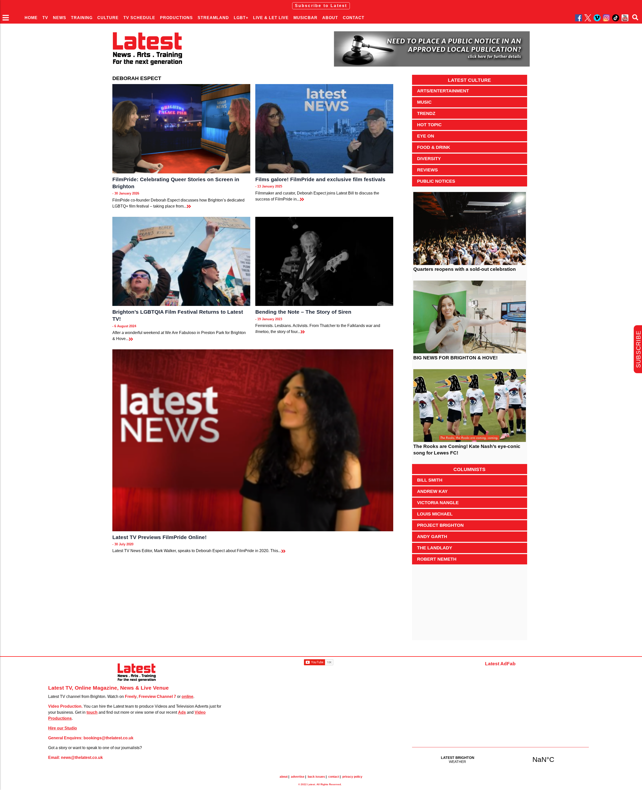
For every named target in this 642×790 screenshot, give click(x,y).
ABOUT (330, 18)
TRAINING (82, 18)
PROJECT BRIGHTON (440, 525)
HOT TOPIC (429, 124)
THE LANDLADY (434, 547)
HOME (31, 18)
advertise (297, 776)
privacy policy (352, 776)
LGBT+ (241, 18)
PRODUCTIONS (176, 18)
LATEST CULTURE (469, 80)
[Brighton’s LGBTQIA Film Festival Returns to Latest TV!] (181, 261)
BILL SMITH (429, 480)
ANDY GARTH (432, 536)
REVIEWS (427, 169)
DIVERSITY (429, 158)
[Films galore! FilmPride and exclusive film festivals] (324, 128)
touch (92, 712)
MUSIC (424, 102)
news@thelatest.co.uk (82, 757)
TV (45, 18)
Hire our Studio (62, 728)
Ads (182, 712)
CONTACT (353, 18)
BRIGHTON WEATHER (500, 759)
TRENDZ (426, 113)
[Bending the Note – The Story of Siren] (324, 261)
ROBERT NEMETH (436, 559)
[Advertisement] (469, 605)
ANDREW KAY (432, 491)
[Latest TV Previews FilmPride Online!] (252, 440)
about (284, 776)
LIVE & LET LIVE (271, 18)
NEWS (59, 18)
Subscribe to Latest (321, 6)
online (187, 696)
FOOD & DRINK (433, 147)
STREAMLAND (213, 18)
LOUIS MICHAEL (435, 513)
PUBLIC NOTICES (436, 181)
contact (333, 776)
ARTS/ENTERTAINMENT (443, 90)
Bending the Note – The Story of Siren (303, 312)
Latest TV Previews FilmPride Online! (159, 537)
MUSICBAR (305, 18)
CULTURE (108, 18)
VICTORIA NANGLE (438, 502)
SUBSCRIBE (638, 349)
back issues (316, 776)
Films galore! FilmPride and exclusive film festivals (320, 179)
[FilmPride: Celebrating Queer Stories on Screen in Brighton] (181, 128)
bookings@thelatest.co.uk (108, 738)
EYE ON (425, 136)
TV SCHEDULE (139, 18)
